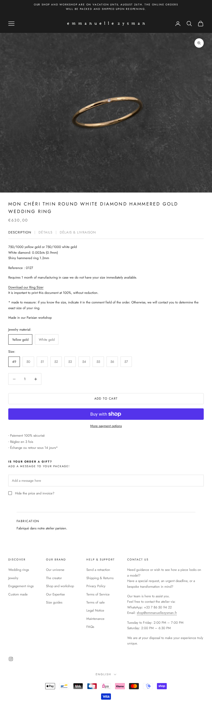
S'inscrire (106, 423)
